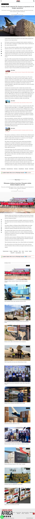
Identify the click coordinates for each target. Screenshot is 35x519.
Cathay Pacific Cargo (10, 168)
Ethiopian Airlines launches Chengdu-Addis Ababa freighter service (17, 184)
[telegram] (1, 51)
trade (23, 252)
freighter (30, 251)
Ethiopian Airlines (5, 251)
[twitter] (1, 45)
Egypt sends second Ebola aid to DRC (12, 504)
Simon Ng (26, 168)
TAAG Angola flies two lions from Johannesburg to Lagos (16, 361)
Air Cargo (6, 4)
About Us (13, 512)
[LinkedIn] (1, 43)
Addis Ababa (16, 251)
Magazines (31, 512)
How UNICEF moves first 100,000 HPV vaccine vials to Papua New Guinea (17, 384)
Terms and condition (25, 512)
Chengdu (11, 251)
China (20, 251)
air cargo (26, 251)
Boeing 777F (12, 252)
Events (22, 513)
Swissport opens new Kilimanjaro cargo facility (14, 484)
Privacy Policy (18, 512)
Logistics (28, 366)
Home (3, 4)
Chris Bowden (31, 168)
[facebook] (1, 47)
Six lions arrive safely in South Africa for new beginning (15, 341)
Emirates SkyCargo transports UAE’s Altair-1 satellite (15, 464)
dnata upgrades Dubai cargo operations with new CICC (21, 102)
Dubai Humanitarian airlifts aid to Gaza (12, 423)
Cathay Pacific (3, 168)
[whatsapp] (1, 49)
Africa (23, 251)
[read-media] (7, 72)
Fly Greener (15, 168)
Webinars (18, 513)
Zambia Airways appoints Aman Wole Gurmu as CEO (15, 403)
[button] (17, 13)
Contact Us (27, 513)
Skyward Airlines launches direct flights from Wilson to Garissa (17, 443)
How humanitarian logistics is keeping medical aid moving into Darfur (17, 322)
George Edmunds (21, 168)
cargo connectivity (18, 252)
